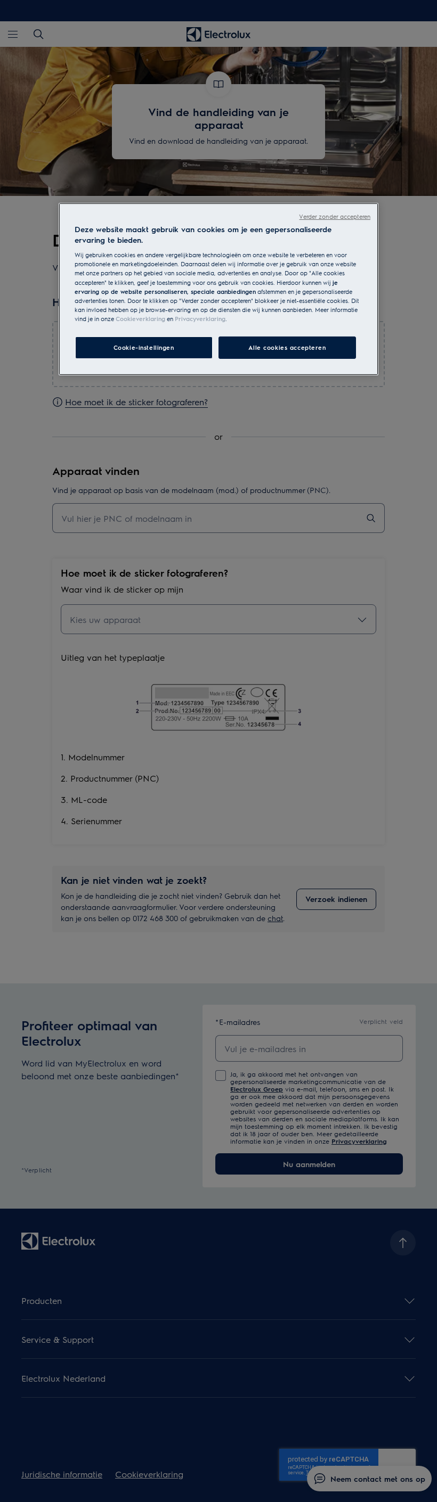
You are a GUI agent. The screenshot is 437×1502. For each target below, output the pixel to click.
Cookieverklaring (140, 319)
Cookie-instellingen (144, 347)
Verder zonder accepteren (334, 216)
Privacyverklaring (200, 319)
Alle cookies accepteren (287, 347)
